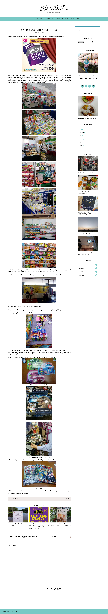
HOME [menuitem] (27, 18)
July (81, 135)
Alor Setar (88, 275)
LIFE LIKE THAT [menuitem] (65, 18)
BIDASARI (54, 8)
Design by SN (15, 611)
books (35, 32)
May (81, 142)
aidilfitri (88, 272)
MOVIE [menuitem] (58, 18)
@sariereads (56, 589)
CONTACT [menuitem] (72, 18)
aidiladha (88, 268)
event (43, 32)
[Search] (96, 31)
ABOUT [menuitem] (32, 18)
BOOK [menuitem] (53, 18)
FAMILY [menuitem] (41, 18)
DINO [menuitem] (37, 18)
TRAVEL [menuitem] (47, 18)
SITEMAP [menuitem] (79, 18)
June (82, 139)
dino (39, 32)
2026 (80, 129)
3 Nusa (88, 265)
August (82, 132)
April (82, 145)
